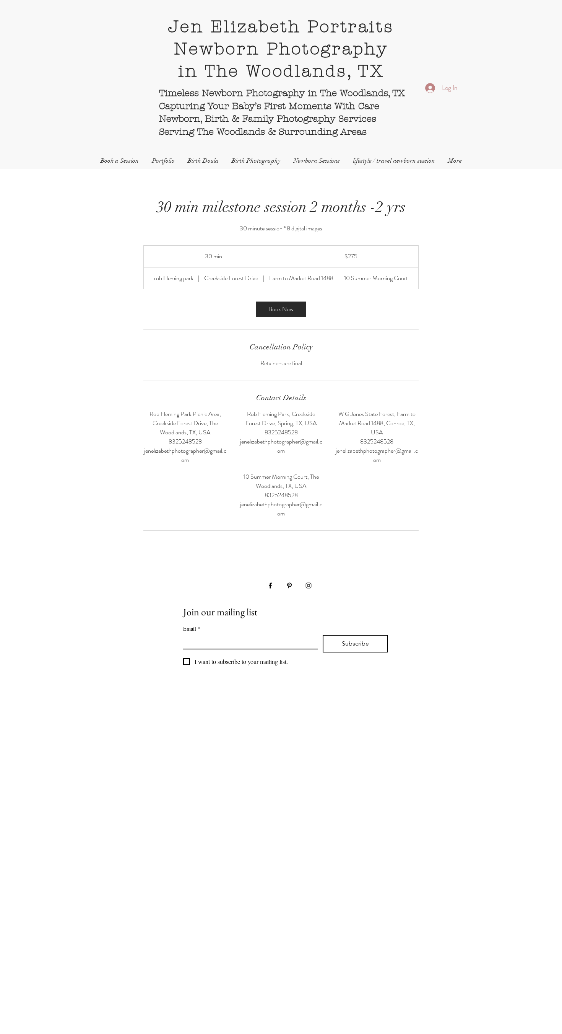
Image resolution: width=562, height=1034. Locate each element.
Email (191, 628)
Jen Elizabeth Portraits (281, 26)
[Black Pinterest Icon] (289, 585)
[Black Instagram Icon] (308, 585)
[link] (281, 309)
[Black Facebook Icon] (270, 585)
